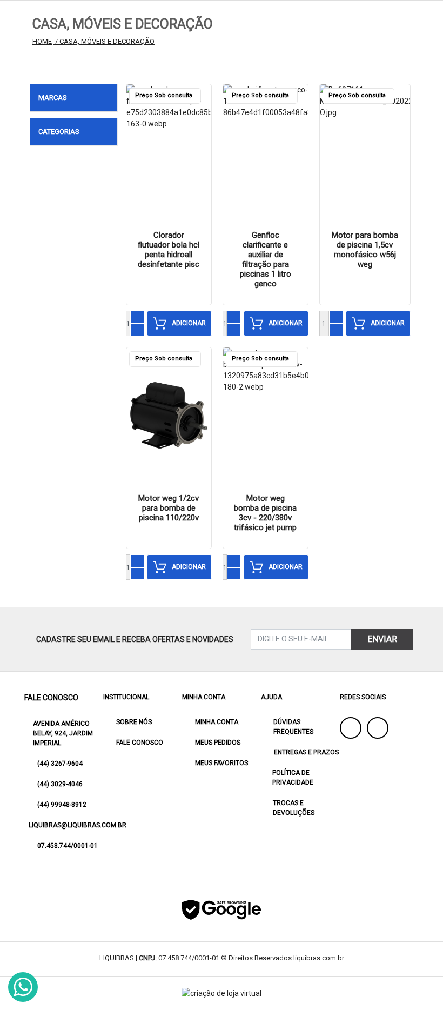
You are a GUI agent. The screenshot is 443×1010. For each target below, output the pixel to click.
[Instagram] (377, 728)
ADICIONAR (189, 323)
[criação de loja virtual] (221, 993)
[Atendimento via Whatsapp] (23, 987)
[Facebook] (350, 728)
